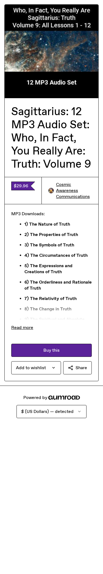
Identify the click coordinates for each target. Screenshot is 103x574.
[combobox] (36, 367)
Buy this (51, 350)
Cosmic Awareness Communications (73, 190)
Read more (22, 327)
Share (81, 367)
